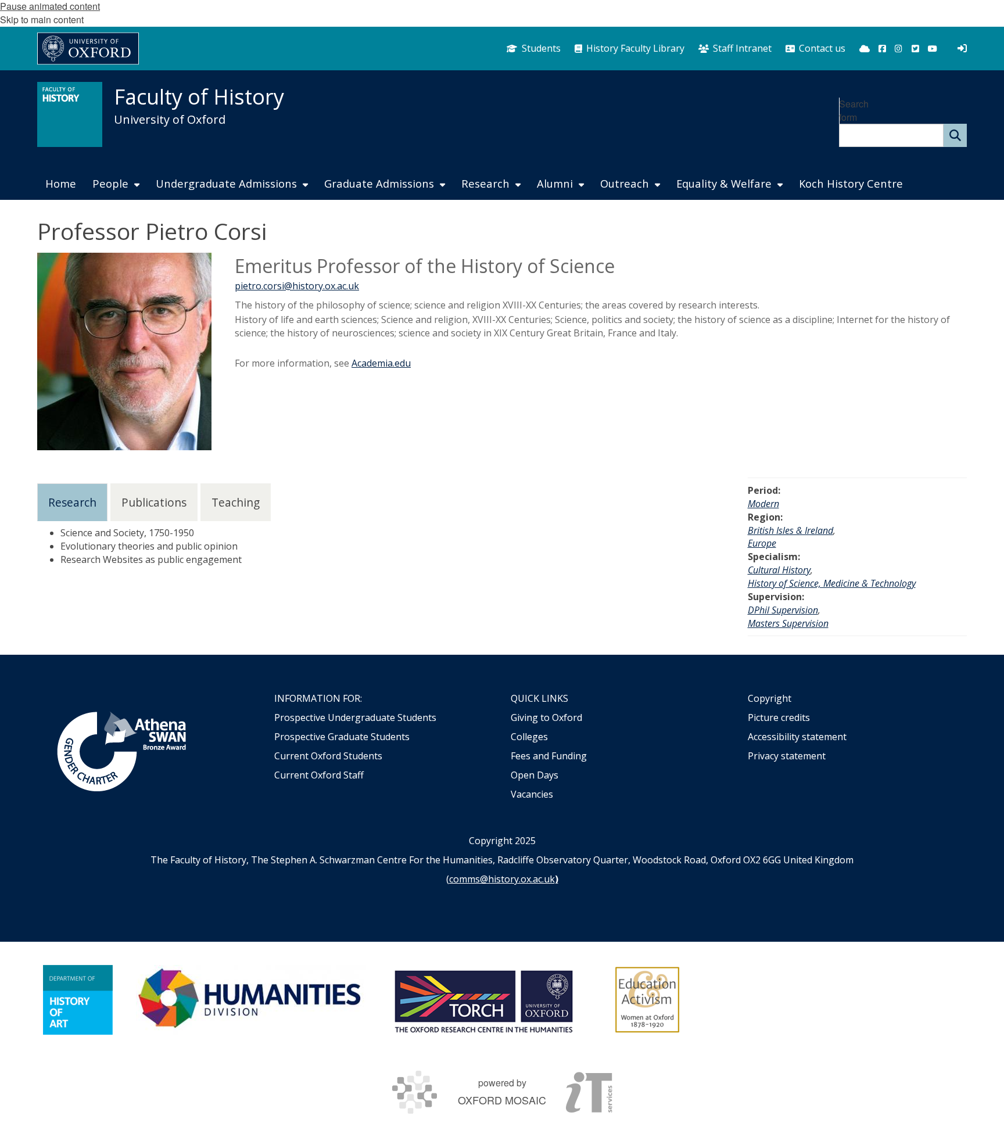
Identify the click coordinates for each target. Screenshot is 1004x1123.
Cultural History (779, 570)
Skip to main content (42, 19)
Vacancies (532, 794)
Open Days (534, 775)
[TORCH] (483, 1000)
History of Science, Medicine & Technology (832, 583)
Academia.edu (381, 363)
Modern (763, 503)
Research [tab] (72, 502)
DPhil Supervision (783, 610)
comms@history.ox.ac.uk (502, 879)
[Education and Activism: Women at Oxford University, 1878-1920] (647, 1000)
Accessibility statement (797, 736)
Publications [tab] (154, 502)
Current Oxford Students (328, 755)
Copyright (769, 698)
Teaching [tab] (235, 502)
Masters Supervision (788, 623)
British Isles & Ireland (790, 530)
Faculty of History (199, 96)
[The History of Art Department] (78, 1000)
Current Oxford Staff (319, 775)
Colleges (529, 736)
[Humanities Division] (251, 1000)
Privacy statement (787, 755)
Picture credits (779, 717)
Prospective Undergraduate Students (355, 717)
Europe (762, 543)
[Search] (955, 135)
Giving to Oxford (546, 717)
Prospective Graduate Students (342, 736)
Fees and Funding (549, 755)
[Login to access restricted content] (962, 48)
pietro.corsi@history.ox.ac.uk (297, 285)
